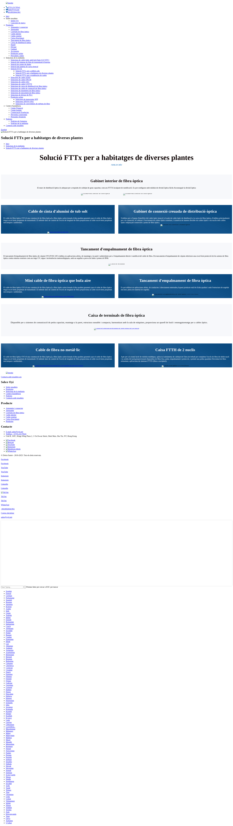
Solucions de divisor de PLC (22, 95)
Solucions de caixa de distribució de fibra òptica (29, 86)
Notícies (9, 119)
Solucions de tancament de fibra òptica (25, 93)
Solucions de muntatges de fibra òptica (25, 91)
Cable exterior (16, 36)
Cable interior (16, 34)
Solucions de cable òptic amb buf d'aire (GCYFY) (30, 60)
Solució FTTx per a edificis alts (28, 71)
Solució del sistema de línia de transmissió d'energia (30, 62)
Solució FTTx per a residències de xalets (31, 75)
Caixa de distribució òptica (21, 43)
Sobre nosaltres (11, 387)
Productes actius (17, 53)
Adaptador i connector (19, 27)
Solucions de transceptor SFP (27, 99)
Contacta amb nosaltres (15, 126)
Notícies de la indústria (19, 123)
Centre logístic (16, 110)
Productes (9, 25)
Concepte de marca (18, 23)
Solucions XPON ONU (25, 101)
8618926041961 (14, 12)
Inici (7, 16)
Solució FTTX (16, 69)
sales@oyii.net (13, 10)
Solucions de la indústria (15, 146)
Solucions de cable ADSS (20, 77)
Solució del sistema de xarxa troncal (24, 67)
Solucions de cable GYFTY (21, 84)
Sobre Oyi (15, 21)
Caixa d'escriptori (17, 38)
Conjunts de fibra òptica (20, 32)
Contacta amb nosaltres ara (11, 377)
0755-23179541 (14, 7)
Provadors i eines (17, 56)
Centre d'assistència (13, 394)
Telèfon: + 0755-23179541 (16, 434)
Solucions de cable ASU (20, 82)
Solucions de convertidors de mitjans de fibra (33, 104)
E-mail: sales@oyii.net (14, 432)
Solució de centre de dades (21, 64)
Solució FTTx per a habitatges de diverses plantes (35, 73)
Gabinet (14, 49)
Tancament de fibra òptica (20, 40)
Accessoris (15, 51)
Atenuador (15, 29)
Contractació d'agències (20, 112)
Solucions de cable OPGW (21, 80)
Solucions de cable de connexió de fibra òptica (28, 88)
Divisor (13, 47)
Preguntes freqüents (18, 117)
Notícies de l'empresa (19, 121)
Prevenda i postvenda (19, 115)
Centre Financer (17, 108)
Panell (13, 45)
